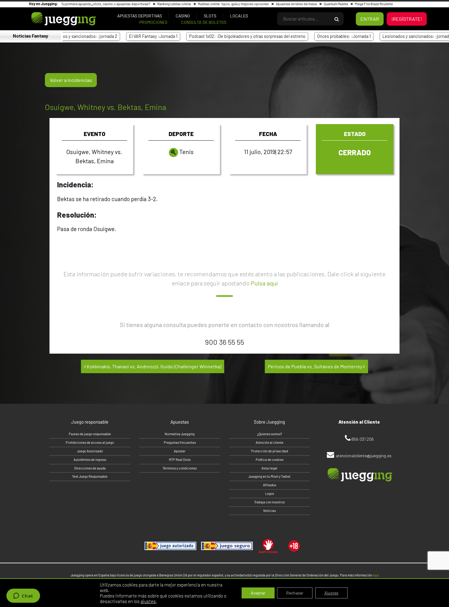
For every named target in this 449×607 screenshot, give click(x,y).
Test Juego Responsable (90, 476)
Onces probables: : (330, 36)
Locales (239, 15)
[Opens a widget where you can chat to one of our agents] (23, 596)
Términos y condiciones (179, 468)
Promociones (153, 22)
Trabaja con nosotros (269, 502)
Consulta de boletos (203, 22)
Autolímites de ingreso (90, 460)
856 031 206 (362, 439)
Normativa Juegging (180, 434)
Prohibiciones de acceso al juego (90, 442)
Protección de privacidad (269, 451)
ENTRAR (369, 19)
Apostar (179, 451)
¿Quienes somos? (269, 434)
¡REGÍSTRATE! (406, 19)
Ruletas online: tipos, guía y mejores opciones (233, 4)
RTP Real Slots (180, 460)
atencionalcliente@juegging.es (364, 455)
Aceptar (258, 592)
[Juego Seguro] (170, 546)
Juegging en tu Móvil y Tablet (269, 476)
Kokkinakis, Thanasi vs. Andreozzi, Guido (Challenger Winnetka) (153, 366)
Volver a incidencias (71, 80)
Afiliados (269, 485)
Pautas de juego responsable (90, 434)
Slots (210, 15)
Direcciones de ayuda (90, 468)
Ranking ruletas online (174, 4)
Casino (183, 15)
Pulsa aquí (264, 283)
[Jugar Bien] (227, 546)
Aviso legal (269, 468)
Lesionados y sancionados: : (67, 36)
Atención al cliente (269, 442)
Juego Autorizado (90, 451)
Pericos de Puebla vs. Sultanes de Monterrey (315, 366)
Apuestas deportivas (139, 15)
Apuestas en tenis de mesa (296, 4)
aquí (376, 575)
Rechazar (294, 592)
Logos (269, 493)
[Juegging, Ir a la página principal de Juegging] (53, 18)
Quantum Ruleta (336, 4)
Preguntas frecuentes (180, 442)
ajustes (148, 601)
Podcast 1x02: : (233, 36)
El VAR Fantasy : (139, 36)
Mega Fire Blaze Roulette (374, 4)
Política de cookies (269, 460)
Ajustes (331, 592)
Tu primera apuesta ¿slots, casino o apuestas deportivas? (106, 4)
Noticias (269, 511)
